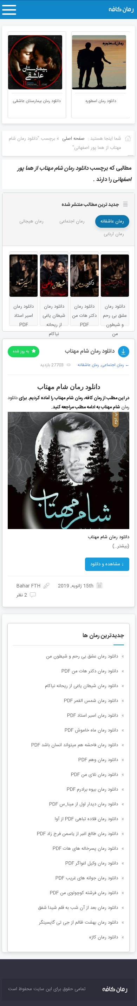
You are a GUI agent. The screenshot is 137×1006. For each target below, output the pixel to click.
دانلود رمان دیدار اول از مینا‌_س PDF (83, 804)
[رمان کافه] (115, 9)
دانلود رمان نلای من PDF (94, 775)
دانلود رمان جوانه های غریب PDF (87, 878)
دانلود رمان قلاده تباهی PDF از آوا (86, 819)
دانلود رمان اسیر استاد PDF (92, 715)
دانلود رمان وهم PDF (98, 760)
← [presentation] (13, 61)
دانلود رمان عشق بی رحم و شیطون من (82, 656)
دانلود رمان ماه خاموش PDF (91, 730)
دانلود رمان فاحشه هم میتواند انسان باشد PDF (74, 745)
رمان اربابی (114, 234)
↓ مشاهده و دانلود (107, 564)
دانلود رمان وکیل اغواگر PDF (91, 863)
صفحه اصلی (73, 139)
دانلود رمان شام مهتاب (90, 351)
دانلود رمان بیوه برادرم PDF (92, 789)
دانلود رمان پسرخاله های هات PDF (85, 849)
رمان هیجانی (31, 221)
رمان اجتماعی (72, 221)
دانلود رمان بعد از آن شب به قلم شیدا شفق (78, 908)
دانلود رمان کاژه (103, 937)
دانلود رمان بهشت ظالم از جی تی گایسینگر (78, 922)
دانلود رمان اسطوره (100, 101)
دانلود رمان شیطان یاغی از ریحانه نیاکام (81, 686)
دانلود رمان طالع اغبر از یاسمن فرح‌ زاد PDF (77, 834)
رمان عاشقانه (112, 221)
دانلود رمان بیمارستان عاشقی (37, 101)
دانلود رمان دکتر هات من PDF (89, 671)
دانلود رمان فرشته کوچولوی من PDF (84, 893)
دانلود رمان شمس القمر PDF (91, 701)
